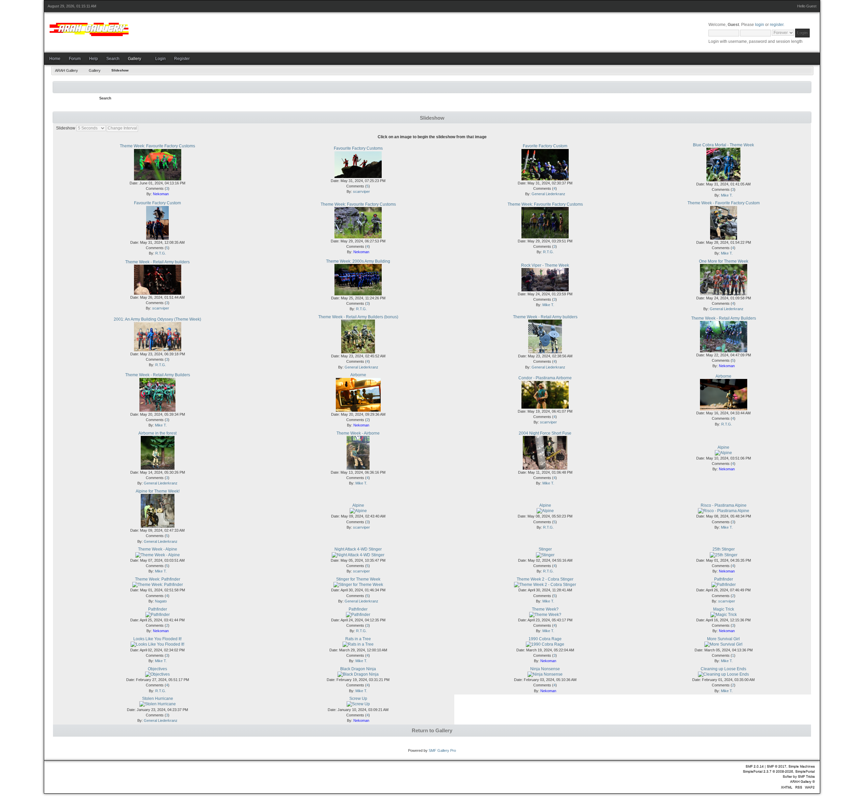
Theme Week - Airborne (358, 433)
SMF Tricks (806, 776)
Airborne (358, 375)
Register (182, 58)
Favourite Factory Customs (358, 148)
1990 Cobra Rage (545, 639)
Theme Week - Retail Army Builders (723, 318)
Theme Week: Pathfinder (157, 579)
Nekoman (161, 194)
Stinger (545, 549)
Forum (75, 58)
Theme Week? (545, 609)
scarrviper (361, 191)
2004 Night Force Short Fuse (545, 433)
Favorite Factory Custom (545, 146)
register (776, 24)
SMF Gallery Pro (442, 750)
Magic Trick (723, 609)
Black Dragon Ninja (358, 669)
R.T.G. (160, 253)
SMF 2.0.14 (755, 766)
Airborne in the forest (157, 433)
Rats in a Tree (358, 639)
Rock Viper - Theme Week (545, 265)
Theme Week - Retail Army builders (157, 262)
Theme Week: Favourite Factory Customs (157, 146)
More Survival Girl (723, 639)
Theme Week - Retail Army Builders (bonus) (358, 317)
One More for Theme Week (723, 261)
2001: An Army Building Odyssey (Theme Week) (157, 319)
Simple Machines (801, 766)
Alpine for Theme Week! (158, 491)
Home (54, 58)
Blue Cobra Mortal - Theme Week (723, 145)
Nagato (161, 601)
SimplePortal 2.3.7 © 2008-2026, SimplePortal (779, 771)
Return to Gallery (432, 730)
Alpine (723, 447)
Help (93, 58)
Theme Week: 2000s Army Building (358, 261)
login (759, 24)
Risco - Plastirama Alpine (724, 505)
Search (112, 58)
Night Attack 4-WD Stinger (358, 549)
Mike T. (727, 195)
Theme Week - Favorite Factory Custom (723, 203)
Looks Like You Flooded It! (157, 639)
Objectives (157, 669)
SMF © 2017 (776, 766)
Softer (787, 776)
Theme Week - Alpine (157, 549)
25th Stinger (723, 549)
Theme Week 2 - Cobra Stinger (545, 579)
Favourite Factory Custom (157, 203)
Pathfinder (723, 579)
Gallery (134, 58)
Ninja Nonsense (545, 669)
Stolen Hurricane (157, 698)
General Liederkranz (548, 194)
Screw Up (358, 698)
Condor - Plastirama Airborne (545, 378)
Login (160, 58)
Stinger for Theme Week (358, 579)
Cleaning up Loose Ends (723, 669)
